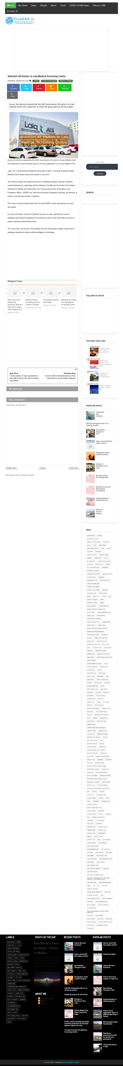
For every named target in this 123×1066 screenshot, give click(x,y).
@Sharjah (106, 542)
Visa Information (101, 901)
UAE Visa (106, 868)
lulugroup (91, 734)
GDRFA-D (105, 692)
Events (99, 670)
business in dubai (93, 571)
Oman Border (91, 747)
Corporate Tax (92, 580)
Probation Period (93, 769)
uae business (91, 843)
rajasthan (105, 769)
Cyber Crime (103, 593)
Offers (101, 743)
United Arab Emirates (94, 892)
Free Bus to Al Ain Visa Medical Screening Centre (76, 1031)
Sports (100, 814)
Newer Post (11, 468)
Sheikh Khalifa (92, 804)
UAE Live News (95, 359)
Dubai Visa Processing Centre (97, 628)
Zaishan (43, 1001)
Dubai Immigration (104, 612)
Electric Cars (97, 647)
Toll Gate (90, 823)
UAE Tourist (100, 862)
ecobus (89, 638)
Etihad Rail (104, 667)
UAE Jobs (90, 852)
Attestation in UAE (104, 561)
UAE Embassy (102, 843)
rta (88, 791)
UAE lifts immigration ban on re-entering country (97, 424)
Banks (108, 564)
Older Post (74, 468)
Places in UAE (99, 5)
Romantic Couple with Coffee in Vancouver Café (104, 350)
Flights (89, 683)
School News (91, 798)
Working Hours (102, 925)
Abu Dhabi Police (92, 548)
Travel (63, 5)
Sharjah (43, 5)
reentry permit (105, 775)
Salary (101, 791)
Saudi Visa (90, 795)
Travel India (98, 836)
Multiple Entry (92, 740)
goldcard (90, 695)
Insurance (90, 721)
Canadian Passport (93, 574)
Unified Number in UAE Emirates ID (102, 499)
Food (102, 686)
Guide (99, 702)
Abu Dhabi (22, 5)
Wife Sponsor (91, 922)
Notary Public (92, 743)
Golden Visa (91, 699)
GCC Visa (98, 692)
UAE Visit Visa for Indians (99, 511)
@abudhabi (91, 535)
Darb (88, 596)
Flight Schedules (102, 679)
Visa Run (90, 915)
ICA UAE (89, 715)
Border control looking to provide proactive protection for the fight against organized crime (77, 1023)
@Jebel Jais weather (94, 542)
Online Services (92, 753)
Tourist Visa (91, 827)
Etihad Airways (92, 667)
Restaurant (106, 782)
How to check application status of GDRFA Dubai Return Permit (110, 1013)
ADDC (102, 548)
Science (101, 798)
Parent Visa (91, 759)
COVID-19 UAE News (79, 5)
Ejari (88, 647)
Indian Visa (103, 718)
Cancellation (107, 574)
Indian (95, 718)
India (88, 718)
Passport (108, 759)
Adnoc (109, 548)
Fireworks (90, 679)
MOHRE (105, 737)
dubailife (104, 635)
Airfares (98, 551)
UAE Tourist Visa (92, 865)
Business (105, 567)
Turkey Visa (91, 839)
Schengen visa (101, 795)
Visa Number (91, 905)
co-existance (91, 577)
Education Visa (102, 641)
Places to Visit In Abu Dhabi (96, 766)
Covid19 (104, 590)
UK (98, 885)
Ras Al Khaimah (92, 775)
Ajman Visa (97, 558)
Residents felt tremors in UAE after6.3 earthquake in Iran (105, 363)
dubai (102, 603)
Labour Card (91, 731)
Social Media (91, 811)
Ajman (53, 5)
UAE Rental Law (101, 855)
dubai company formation (96, 609)
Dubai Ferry (91, 612)
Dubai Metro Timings (94, 619)
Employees (90, 657)
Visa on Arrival (103, 905)
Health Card (99, 705)
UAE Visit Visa (91, 882)
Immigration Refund (101, 715)
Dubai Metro (101, 615)
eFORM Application (93, 644)
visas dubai (91, 919)
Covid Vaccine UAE (93, 583)
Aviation (90, 564)
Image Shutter (95, 346)
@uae (89, 545)
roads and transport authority (98, 788)
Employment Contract (104, 657)
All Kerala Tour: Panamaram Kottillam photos (104, 375)
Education (90, 641)
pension (89, 763)
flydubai (107, 683)
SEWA (89, 801)
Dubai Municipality (93, 622)
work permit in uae (105, 922)
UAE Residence (92, 859)
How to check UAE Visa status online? (104, 442)
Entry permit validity (94, 663)
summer (108, 814)
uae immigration (92, 849)
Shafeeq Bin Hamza (47, 998)
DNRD (102, 599)
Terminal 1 (90, 820)
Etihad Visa (91, 670)
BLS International (93, 567)
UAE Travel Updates (94, 868)
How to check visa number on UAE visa (110, 978)
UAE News (90, 855)
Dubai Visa (101, 625)
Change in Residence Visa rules (101, 466)
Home (11, 5)
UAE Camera (94, 384)
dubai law (90, 615)
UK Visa (104, 885)
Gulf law (106, 702)
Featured (100, 676)
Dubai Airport (92, 606)
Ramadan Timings (102, 772)
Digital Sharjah (92, 599)
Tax (88, 817)
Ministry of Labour (93, 737)
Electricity (108, 647)
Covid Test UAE (105, 580)
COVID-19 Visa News (49, 81)
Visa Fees (90, 901)
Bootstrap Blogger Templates (70, 1062)
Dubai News (106, 622)
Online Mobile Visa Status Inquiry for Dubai (81, 1012)
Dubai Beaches (104, 606)
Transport (101, 833)
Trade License (102, 827)
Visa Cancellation (93, 898)
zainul (42, 1003)
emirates (90, 651)
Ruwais (94, 791)
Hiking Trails (106, 708)
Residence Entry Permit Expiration (102, 476)
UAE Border (107, 839)
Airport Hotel (92, 555)
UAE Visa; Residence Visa (95, 875)
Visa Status (99, 915)
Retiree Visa (91, 785)
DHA (109, 596)
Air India (90, 551)
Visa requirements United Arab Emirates (97, 911)
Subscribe (100, 162)
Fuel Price (103, 689)
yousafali (90, 928)
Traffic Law (102, 830)
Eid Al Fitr (105, 644)
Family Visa (91, 676)
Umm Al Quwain (92, 889)
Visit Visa (100, 919)
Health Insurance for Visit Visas (76, 994)
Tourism (99, 823)
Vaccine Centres (92, 895)
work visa (90, 925)
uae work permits (105, 882)
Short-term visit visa (94, 807)
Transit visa (91, 833)
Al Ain (106, 558)
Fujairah (90, 692)
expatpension (91, 673)
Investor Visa (101, 721)
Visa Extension (107, 898)
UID (94, 885)
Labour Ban (91, 724)
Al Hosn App (91, 561)
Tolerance (100, 820)
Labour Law (102, 731)
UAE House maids (92, 846)
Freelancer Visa (92, 689)
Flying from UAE (92, 686)
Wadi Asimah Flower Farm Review (110, 1023)
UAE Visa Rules (92, 871)
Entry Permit (91, 660)
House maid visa (101, 711)
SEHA (107, 798)
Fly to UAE (98, 683)
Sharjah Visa (105, 801)
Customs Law (91, 593)
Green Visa (90, 702)
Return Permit (103, 785)
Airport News (104, 555)
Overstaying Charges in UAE (100, 432)
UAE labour (99, 852)
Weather (109, 919)
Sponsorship (91, 814)
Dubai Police (91, 625)
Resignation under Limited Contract (103, 453)
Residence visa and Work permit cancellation (103, 489)
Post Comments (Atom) (25, 475)
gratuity (101, 699)
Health (89, 705)
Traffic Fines (91, 830)
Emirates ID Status (103, 654)
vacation (107, 892)
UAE (99, 839)
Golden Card (100, 695)
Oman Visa (102, 747)
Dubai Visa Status (109, 954)
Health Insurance (93, 708)
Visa (102, 895)
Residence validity (93, 782)
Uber (88, 885)
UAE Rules (90, 862)
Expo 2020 (102, 673)
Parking (100, 759)
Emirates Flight (101, 651)
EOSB (105, 663)
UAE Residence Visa (105, 859)
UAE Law (109, 852)
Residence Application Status (97, 779)
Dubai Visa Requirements (95, 631)
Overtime (90, 756)
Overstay (103, 753)
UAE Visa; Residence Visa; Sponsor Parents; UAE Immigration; (98, 878)
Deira (104, 596)
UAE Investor (105, 849)
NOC (101, 740)
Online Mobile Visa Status (96, 750)
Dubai (33, 5)
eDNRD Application (101, 638)
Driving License (92, 603)
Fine (107, 676)
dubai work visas (93, 635)
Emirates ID (12, 11)
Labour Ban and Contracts (96, 727)
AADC (94, 545)
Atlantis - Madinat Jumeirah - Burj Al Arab (104, 387)
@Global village (92, 539)
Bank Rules (99, 564)
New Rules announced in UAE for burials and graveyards (110, 1036)
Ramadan (90, 772)
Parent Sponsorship (103, 756)
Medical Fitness (66, 81)
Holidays (90, 711)
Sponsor (101, 811)
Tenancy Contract (98, 817)
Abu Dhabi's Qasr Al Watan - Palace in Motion (46, 948)
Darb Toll (96, 596)
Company (101, 577)
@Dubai (99, 535)
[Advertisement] (61, 49)
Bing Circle (94, 371)
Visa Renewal (91, 908)
